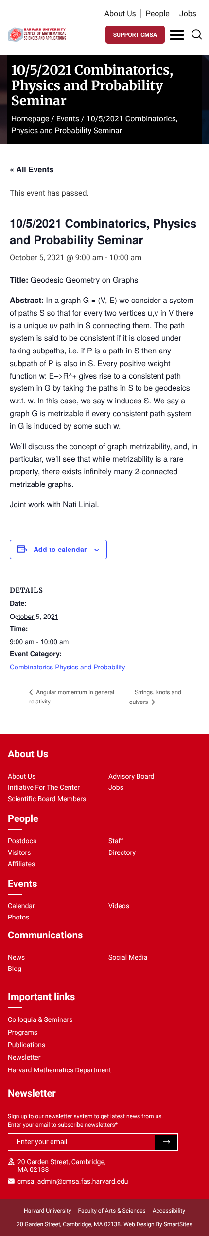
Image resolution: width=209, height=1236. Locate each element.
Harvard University (47, 1210)
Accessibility (169, 1210)
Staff (115, 841)
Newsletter (24, 1058)
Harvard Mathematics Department (59, 1070)
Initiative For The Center (44, 788)
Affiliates (21, 864)
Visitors (19, 853)
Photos (18, 917)
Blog (14, 969)
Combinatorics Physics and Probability (67, 666)
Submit (166, 1142)
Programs (22, 1032)
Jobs (187, 13)
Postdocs (22, 841)
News (16, 958)
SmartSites (178, 1224)
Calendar (21, 906)
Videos (118, 906)
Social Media (127, 958)
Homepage (30, 118)
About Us (120, 13)
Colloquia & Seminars (40, 1020)
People (158, 13)
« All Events (31, 169)
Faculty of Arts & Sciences (112, 1210)
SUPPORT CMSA (135, 35)
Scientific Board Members (47, 799)
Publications (26, 1045)
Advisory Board (131, 777)
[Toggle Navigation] (177, 35)
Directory (122, 853)
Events (67, 118)
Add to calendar (60, 549)
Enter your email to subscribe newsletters (63, 1124)
